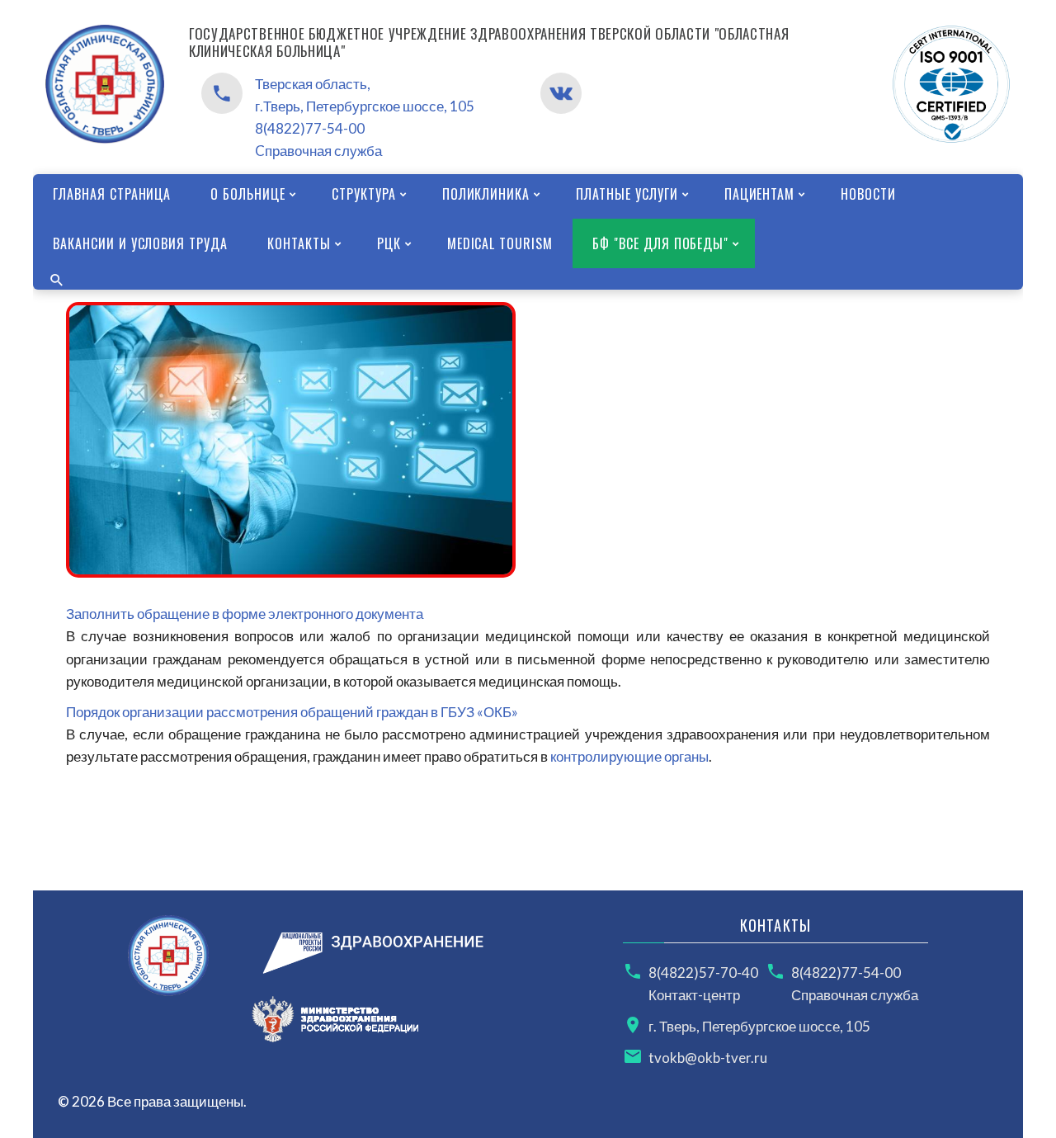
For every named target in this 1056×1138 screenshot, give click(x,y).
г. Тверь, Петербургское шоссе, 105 (759, 1026)
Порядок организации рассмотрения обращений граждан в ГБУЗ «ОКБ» (292, 711)
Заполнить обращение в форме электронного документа (244, 613)
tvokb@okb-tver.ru (707, 1057)
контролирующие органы (629, 756)
